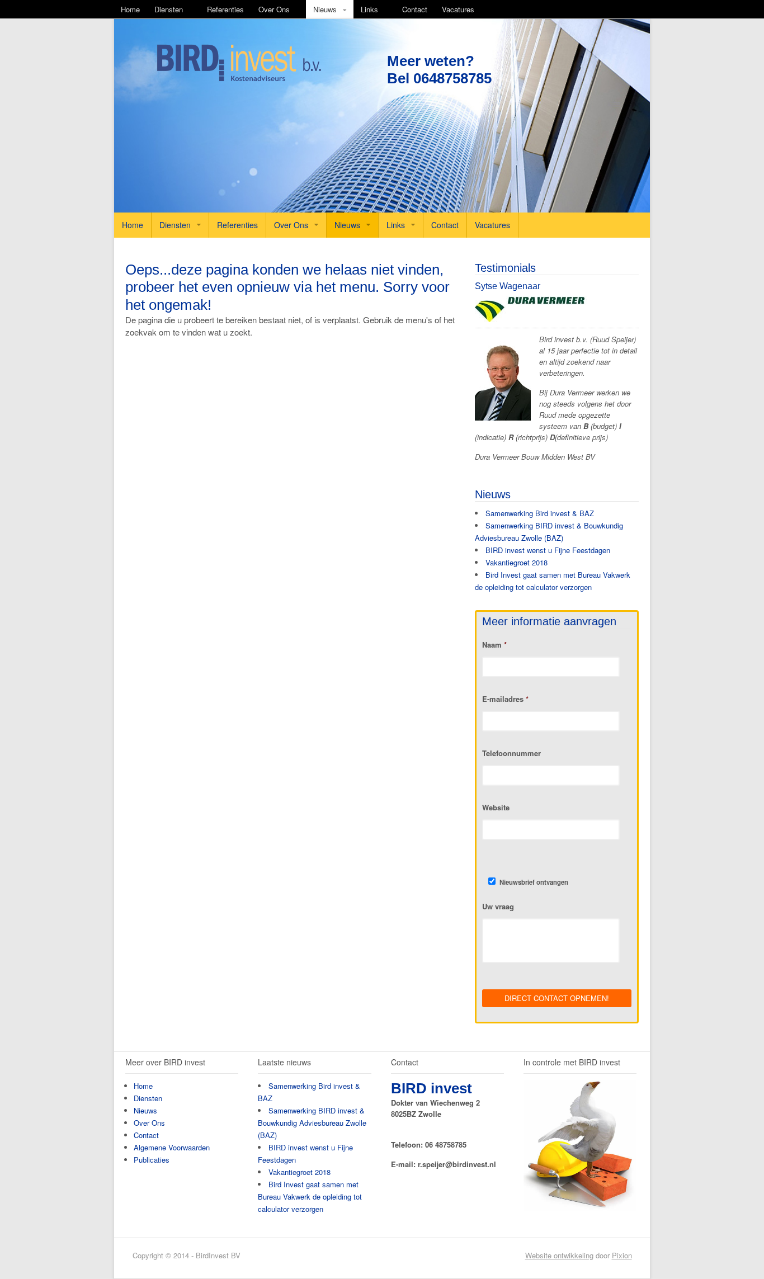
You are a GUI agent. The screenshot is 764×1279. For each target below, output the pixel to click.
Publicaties (151, 1159)
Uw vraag (498, 907)
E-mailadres (505, 699)
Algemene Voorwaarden (172, 1147)
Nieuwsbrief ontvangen (533, 881)
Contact (414, 9)
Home (130, 9)
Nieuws (325, 9)
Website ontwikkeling (559, 1255)
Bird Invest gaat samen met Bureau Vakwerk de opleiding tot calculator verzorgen (310, 1196)
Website (496, 808)
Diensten (168, 9)
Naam (494, 645)
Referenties (225, 9)
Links (369, 9)
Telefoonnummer (511, 753)
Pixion (622, 1255)
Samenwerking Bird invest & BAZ (539, 513)
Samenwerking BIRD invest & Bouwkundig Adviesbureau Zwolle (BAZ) (312, 1122)
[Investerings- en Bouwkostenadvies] (239, 79)
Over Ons (274, 9)
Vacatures (458, 9)
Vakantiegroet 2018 (516, 562)
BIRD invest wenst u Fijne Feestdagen (547, 550)
